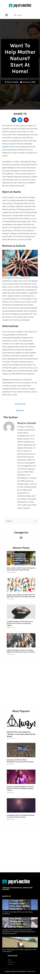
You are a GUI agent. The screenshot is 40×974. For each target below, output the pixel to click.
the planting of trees (19, 338)
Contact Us (11, 962)
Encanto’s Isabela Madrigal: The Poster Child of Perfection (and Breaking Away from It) (20, 788)
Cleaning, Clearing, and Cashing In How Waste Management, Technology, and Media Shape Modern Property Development (18, 931)
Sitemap (10, 964)
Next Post (20, 410)
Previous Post (20, 404)
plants (11, 197)
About (10, 960)
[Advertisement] (20, 682)
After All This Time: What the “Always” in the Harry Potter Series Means (21, 734)
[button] (6, 15)
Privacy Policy (31, 971)
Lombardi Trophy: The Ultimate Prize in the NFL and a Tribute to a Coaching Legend (20, 623)
